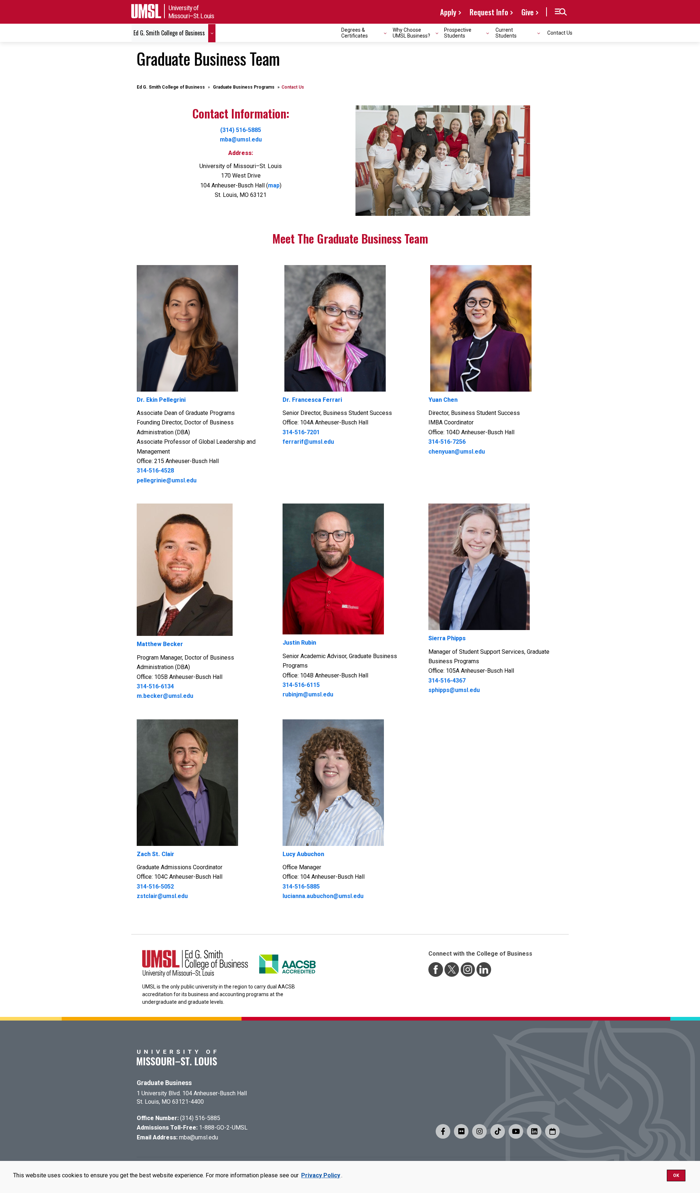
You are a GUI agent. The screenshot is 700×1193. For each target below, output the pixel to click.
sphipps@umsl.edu (454, 690)
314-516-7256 (447, 441)
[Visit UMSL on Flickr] (461, 1131)
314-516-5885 (301, 886)
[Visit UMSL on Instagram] (479, 1131)
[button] (560, 12)
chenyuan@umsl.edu (456, 451)
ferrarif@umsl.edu (308, 441)
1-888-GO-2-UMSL (223, 1127)
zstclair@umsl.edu (162, 896)
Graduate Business (164, 1083)
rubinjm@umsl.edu (308, 694)
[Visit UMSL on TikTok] (497, 1131)
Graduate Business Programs (244, 87)
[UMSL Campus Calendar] (552, 1131)
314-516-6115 (301, 684)
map (274, 185)
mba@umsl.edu (241, 139)
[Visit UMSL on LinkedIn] (534, 1131)
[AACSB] (287, 960)
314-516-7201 (301, 432)
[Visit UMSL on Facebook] (443, 1131)
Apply (448, 12)
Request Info (489, 12)
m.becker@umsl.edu (165, 695)
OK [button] (676, 1175)
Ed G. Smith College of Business (171, 87)
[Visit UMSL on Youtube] (516, 1131)
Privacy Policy (320, 1175)
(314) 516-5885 (240, 130)
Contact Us (559, 33)
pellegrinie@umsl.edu (167, 480)
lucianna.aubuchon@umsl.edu (323, 896)
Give (527, 12)
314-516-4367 (447, 680)
